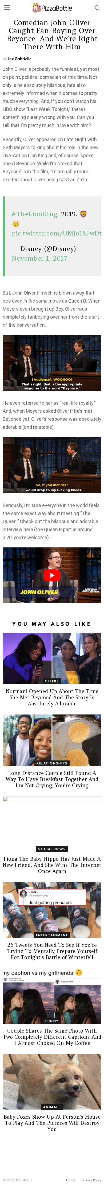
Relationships (52, 763)
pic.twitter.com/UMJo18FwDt (57, 233)
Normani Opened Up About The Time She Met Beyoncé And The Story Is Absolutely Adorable (52, 697)
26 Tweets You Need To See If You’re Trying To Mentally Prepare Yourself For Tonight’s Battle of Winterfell (52, 951)
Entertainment (52, 935)
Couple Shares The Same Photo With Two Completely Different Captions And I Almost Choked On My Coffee (52, 1036)
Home (70, 1180)
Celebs (52, 681)
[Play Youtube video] (52, 575)
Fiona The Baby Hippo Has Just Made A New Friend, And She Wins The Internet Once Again (52, 865)
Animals (52, 1107)
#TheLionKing (34, 214)
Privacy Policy (91, 1180)
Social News (52, 849)
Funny (52, 1021)
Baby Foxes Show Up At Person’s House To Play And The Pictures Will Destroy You (52, 1123)
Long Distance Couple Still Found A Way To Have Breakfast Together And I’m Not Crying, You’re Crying (52, 779)
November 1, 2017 (39, 258)
